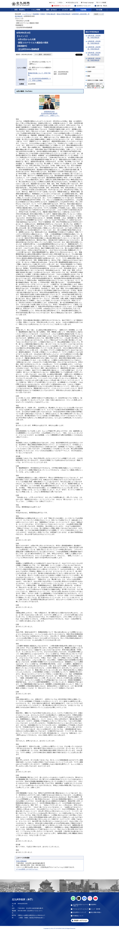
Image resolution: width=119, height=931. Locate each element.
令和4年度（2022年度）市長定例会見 (94, 54)
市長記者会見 (50, 14)
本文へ (61, 2)
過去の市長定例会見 (63, 14)
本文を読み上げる (73, 2)
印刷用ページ (98, 14)
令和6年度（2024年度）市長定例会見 (94, 42)
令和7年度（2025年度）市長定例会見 (94, 36)
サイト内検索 (102, 2)
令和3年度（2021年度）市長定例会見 (94, 59)
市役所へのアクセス (80, 920)
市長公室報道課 (21, 861)
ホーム (53, 2)
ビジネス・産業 (67, 9)
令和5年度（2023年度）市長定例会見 (94, 48)
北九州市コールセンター (84, 5)
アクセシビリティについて (81, 909)
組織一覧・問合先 (102, 5)
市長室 (42, 14)
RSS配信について (78, 915)
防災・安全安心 (20, 9)
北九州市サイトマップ (79, 912)
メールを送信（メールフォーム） (27, 869)
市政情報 (83, 10)
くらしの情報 (35, 9)
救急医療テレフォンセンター (62, 5)
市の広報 (99, 9)
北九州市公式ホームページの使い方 (81, 905)
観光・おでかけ (51, 9)
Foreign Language (88, 2)
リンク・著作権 (95, 909)
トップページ (26, 14)
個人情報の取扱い (96, 912)
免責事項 (93, 904)
